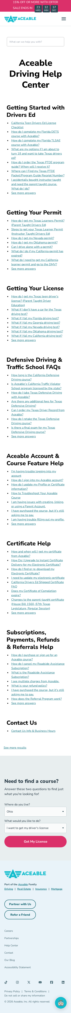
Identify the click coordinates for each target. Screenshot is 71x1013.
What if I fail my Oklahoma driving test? (37, 331)
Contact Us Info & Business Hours (33, 731)
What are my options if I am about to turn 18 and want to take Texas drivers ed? (36, 153)
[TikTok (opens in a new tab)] (6, 983)
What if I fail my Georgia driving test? (35, 323)
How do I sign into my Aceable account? (37, 480)
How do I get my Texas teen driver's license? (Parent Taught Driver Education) (34, 300)
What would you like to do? (22, 821)
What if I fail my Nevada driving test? (35, 327)
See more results (15, 748)
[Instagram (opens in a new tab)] (18, 983)
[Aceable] (20, 19)
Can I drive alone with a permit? (32, 247)
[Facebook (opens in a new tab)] (52, 983)
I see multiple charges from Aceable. (35, 681)
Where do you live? (17, 805)
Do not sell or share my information (24, 995)
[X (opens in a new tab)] (29, 983)
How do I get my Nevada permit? (32, 238)
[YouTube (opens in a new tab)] (41, 983)
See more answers (23, 193)
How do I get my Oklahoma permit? (34, 243)
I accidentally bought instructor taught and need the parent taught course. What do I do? (36, 184)
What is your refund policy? (29, 686)
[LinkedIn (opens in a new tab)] (64, 983)
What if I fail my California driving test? (36, 336)
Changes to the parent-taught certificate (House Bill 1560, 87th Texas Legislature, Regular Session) (37, 604)
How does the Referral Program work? (36, 699)
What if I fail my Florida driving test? (35, 318)
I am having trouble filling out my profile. (37, 520)
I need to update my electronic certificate (38, 578)
